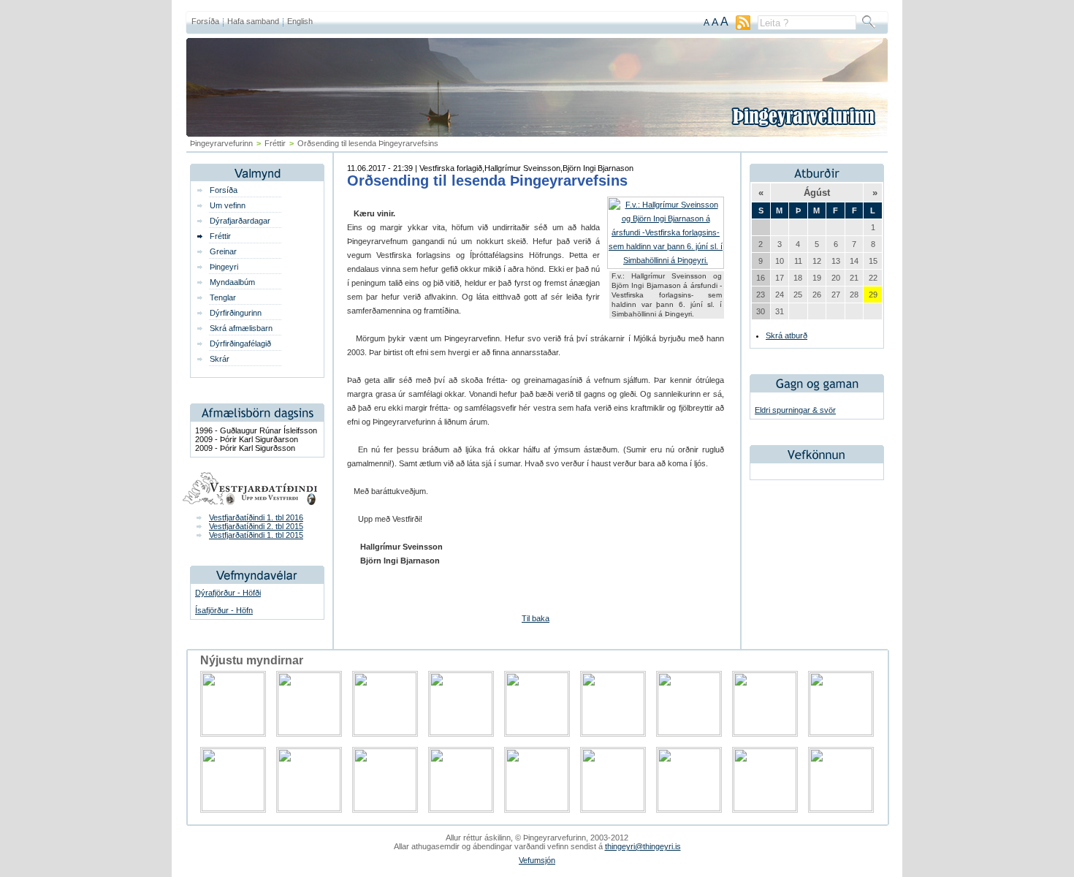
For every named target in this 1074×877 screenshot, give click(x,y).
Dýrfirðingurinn (236, 312)
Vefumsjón (537, 860)
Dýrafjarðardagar (240, 220)
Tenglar (223, 297)
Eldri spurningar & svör (795, 410)
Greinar (223, 251)
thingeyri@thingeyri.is (643, 846)
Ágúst (817, 192)
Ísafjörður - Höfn (224, 610)
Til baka (535, 618)
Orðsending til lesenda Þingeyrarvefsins (487, 180)
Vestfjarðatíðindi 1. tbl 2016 (256, 517)
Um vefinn (227, 205)
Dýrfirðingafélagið (240, 343)
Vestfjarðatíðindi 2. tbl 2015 (256, 526)
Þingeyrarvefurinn (221, 143)
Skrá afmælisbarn (241, 328)
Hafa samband (253, 21)
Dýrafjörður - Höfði (228, 592)
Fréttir (275, 143)
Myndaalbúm (232, 282)
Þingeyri (224, 266)
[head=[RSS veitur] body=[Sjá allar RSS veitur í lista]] (743, 27)
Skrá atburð (786, 335)
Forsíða (205, 21)
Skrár (219, 358)
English (300, 21)
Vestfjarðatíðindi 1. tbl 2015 (256, 535)
